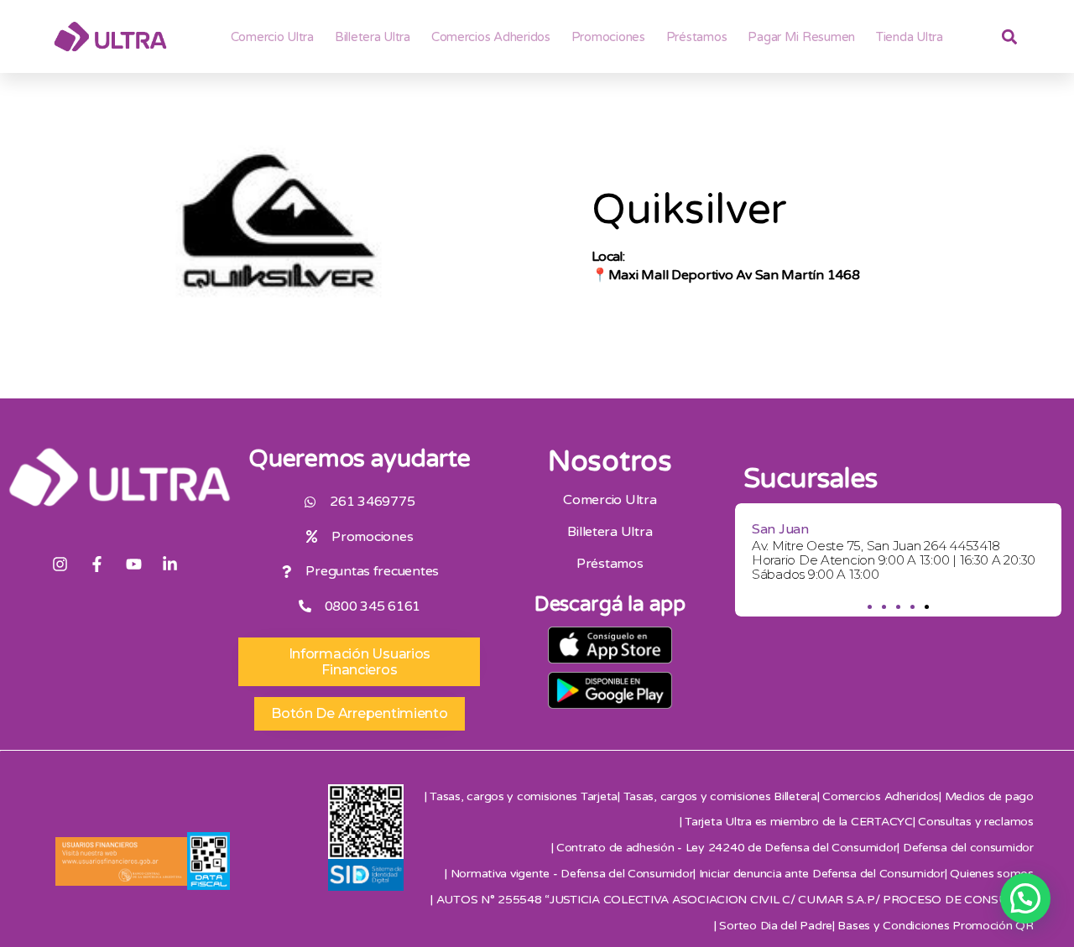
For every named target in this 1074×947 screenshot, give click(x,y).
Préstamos (696, 36)
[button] (870, 607)
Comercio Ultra (272, 36)
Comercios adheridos (490, 36)
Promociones (608, 36)
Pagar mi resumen (801, 36)
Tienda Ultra (909, 36)
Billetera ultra (372, 36)
